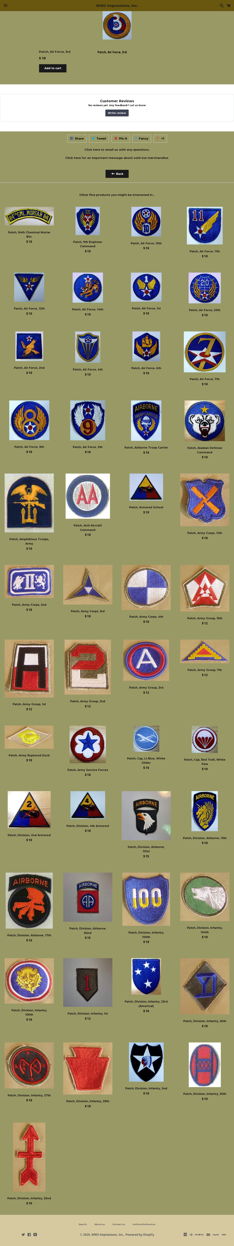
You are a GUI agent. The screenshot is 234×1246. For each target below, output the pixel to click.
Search (83, 1224)
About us (99, 1224)
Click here (92, 149)
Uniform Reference (144, 1224)
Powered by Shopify (139, 1235)
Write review (117, 113)
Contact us (118, 1224)
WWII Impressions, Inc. (117, 6)
